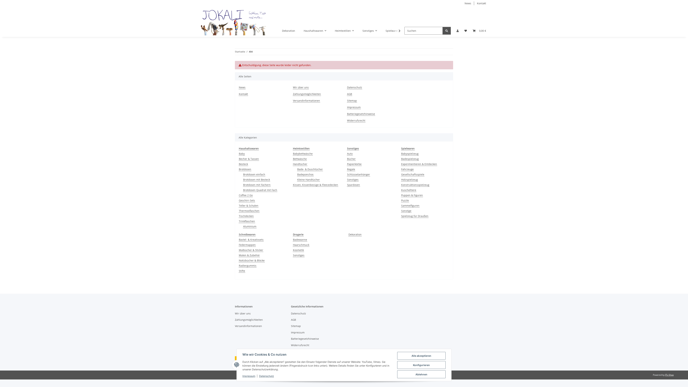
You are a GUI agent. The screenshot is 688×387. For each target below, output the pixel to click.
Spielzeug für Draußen (414, 216)
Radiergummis (247, 265)
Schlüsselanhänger (358, 174)
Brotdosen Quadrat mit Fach (260, 190)
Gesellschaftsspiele (412, 174)
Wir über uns (301, 87)
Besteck (243, 164)
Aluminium (249, 226)
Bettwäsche (300, 159)
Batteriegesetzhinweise (361, 114)
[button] (458, 31)
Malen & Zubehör (249, 255)
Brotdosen (245, 169)
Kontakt (481, 3)
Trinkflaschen (247, 221)
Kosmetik (298, 250)
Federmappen (247, 245)
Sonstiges (353, 179)
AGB (349, 94)
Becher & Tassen (249, 159)
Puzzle (405, 200)
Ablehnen (421, 374)
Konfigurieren (421, 365)
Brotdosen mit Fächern (257, 185)
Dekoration (355, 234)
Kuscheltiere (408, 190)
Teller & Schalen (248, 205)
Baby (242, 153)
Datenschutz (266, 376)
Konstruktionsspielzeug (415, 185)
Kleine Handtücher (308, 179)
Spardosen (353, 185)
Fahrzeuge (407, 169)
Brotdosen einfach (254, 174)
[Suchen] (447, 31)
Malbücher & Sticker (251, 250)
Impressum (248, 376)
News (468, 3)
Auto (350, 153)
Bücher (351, 159)
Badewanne (300, 239)
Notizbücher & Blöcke (252, 260)
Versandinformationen (306, 100)
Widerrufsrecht (356, 120)
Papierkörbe (354, 164)
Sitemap (352, 100)
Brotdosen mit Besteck (256, 179)
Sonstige (406, 210)
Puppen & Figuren (412, 195)
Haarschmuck (301, 245)
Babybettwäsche (303, 153)
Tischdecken (246, 216)
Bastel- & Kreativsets (251, 239)
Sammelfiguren (410, 205)
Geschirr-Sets (247, 200)
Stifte (242, 271)
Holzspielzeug (409, 179)
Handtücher (300, 164)
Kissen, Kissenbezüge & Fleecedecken (315, 185)
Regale (351, 169)
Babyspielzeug (410, 153)
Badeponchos (305, 174)
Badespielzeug (410, 159)
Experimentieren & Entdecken (419, 164)
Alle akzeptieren (421, 355)
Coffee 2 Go (246, 195)
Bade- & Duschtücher (310, 169)
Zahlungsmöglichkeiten (307, 94)
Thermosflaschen (249, 210)
